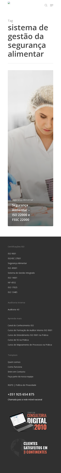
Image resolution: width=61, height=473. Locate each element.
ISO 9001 (12, 253)
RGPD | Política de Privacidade (22, 385)
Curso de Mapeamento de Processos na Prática (30, 344)
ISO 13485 (12, 292)
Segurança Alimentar (22, 200)
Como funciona (15, 367)
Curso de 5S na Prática (18, 340)
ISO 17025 (12, 287)
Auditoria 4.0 (13, 309)
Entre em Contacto (16, 371)
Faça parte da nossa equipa (20, 376)
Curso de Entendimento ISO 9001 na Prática (28, 335)
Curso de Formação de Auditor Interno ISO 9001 (30, 330)
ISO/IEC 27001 (14, 258)
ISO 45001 (12, 268)
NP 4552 (12, 282)
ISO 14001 (12, 277)
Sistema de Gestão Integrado (21, 273)
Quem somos (14, 362)
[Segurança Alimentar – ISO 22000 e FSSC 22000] (30, 148)
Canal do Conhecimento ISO (21, 325)
